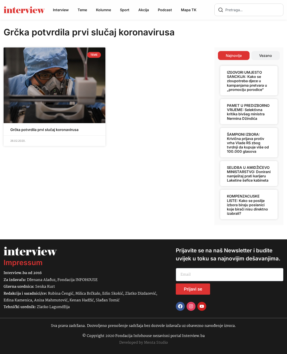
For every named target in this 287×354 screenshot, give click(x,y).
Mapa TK (188, 10)
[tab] (234, 55)
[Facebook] (180, 306)
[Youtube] (201, 306)
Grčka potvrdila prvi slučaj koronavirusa (44, 129)
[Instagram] (191, 306)
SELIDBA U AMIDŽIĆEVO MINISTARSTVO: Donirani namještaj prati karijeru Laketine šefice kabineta (249, 174)
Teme (82, 10)
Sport (124, 10)
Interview (61, 10)
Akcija (143, 10)
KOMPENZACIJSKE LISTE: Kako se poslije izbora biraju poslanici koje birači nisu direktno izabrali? (247, 205)
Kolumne (103, 10)
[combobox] (248, 10)
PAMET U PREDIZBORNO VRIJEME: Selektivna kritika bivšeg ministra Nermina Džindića (248, 112)
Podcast (165, 10)
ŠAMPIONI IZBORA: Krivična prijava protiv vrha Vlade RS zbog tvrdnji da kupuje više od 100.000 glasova (248, 143)
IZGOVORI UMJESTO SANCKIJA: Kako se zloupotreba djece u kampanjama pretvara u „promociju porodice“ (247, 81)
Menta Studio (156, 343)
